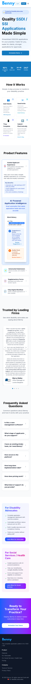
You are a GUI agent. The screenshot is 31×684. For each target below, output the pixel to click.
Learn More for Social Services (14, 586)
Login (17, 3)
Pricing (4, 660)
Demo (23, 3)
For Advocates (6, 655)
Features (4, 653)
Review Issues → (16, 257)
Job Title (9, 221)
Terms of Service (7, 668)
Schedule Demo (15, 53)
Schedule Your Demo (15, 625)
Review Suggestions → (17, 243)
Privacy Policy (6, 670)
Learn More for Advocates (15, 539)
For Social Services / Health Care (12, 658)
